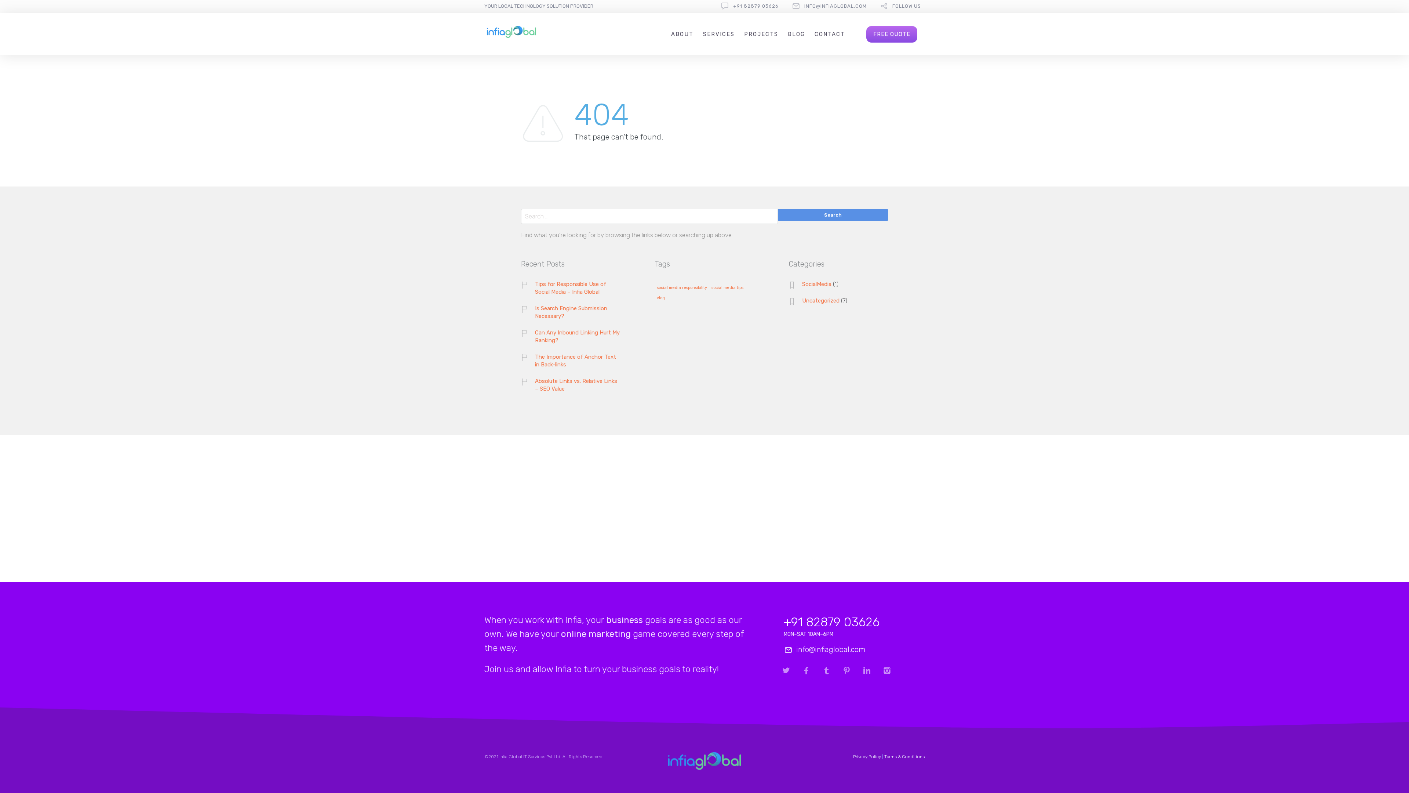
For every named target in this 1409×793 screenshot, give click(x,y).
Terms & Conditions (904, 756)
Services (719, 34)
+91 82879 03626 (756, 6)
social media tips (727, 288)
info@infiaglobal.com (835, 6)
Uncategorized (821, 300)
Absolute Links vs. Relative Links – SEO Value (576, 385)
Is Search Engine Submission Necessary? (571, 312)
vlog (661, 298)
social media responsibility (682, 288)
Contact (830, 34)
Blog (796, 34)
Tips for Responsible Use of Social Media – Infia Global (570, 288)
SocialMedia (816, 284)
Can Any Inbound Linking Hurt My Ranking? (577, 336)
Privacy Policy (867, 756)
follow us (906, 6)
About (682, 34)
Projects (761, 34)
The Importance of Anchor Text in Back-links (575, 361)
